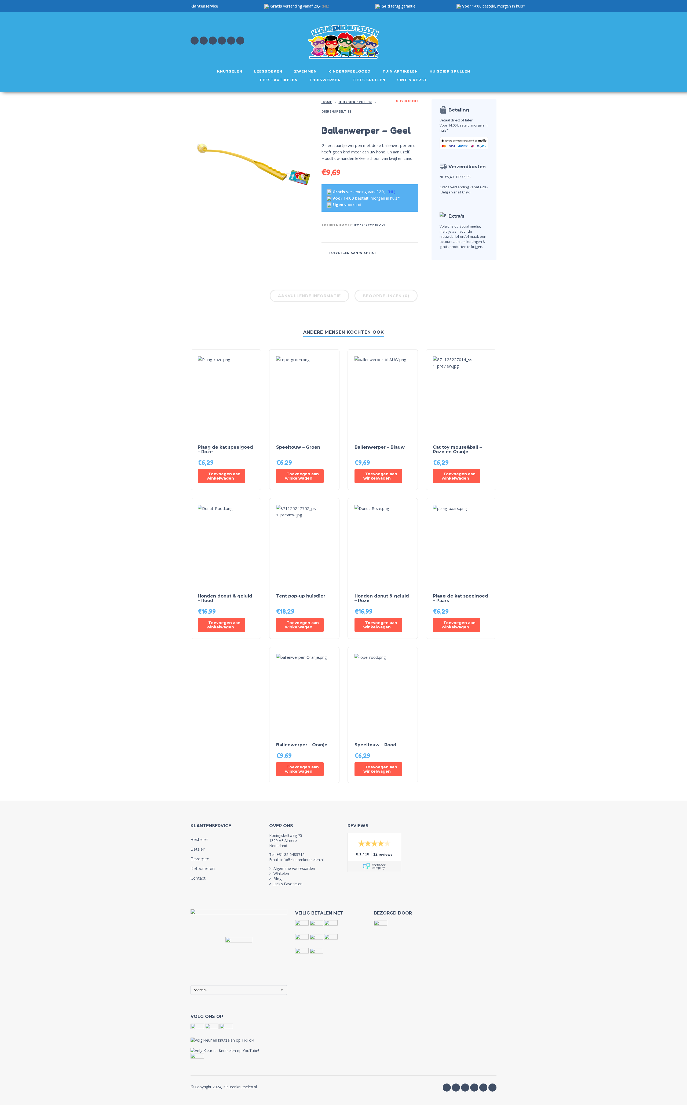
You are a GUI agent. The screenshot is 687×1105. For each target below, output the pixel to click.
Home (326, 102)
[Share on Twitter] (398, 252)
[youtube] (213, 41)
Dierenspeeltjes (336, 111)
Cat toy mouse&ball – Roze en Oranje (457, 449)
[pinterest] (240, 41)
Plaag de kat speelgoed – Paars (460, 598)
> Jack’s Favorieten (285, 883)
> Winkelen (279, 873)
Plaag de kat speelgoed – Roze (225, 449)
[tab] (309, 297)
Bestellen (199, 839)
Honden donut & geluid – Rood (225, 598)
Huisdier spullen (355, 102)
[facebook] (195, 41)
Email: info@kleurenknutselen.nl (296, 859)
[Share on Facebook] (390, 252)
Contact (198, 878)
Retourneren (203, 868)
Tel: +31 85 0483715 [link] (287, 854)
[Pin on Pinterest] (406, 252)
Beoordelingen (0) (386, 295)
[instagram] (204, 41)
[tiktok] (222, 41)
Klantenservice (204, 6)
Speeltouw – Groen (298, 447)
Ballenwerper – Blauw (380, 447)
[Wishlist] (447, 40)
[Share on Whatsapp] (414, 252)
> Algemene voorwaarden (292, 868)
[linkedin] (231, 41)
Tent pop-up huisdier (300, 596)
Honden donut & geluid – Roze (382, 598)
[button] (221, 476)
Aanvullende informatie (309, 295)
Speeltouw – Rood (375, 744)
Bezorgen (200, 858)
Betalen (198, 849)
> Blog (275, 878)
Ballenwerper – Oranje (301, 744)
